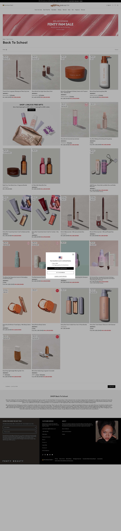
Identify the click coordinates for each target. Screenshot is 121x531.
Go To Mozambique (60, 272)
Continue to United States (60, 268)
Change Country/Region (60, 276)
